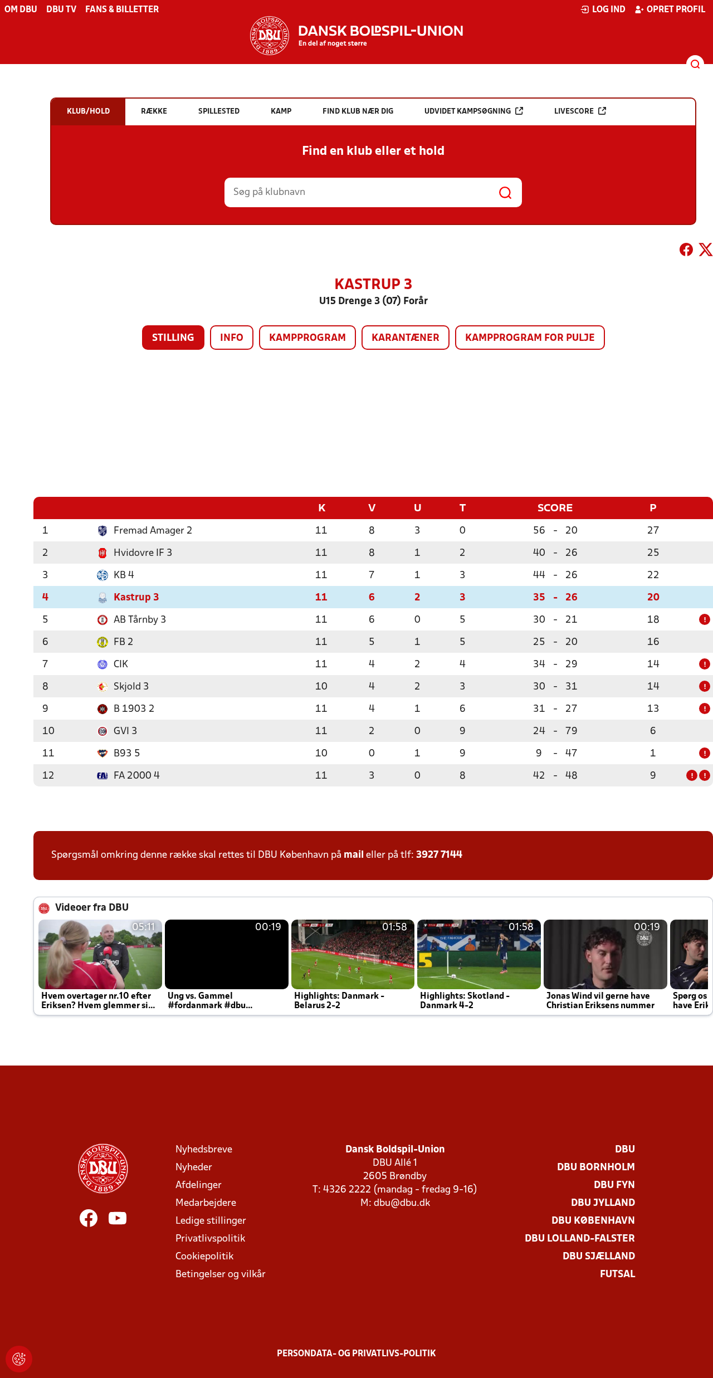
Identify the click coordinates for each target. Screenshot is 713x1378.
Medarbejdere (205, 1203)
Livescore (574, 111)
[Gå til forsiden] (356, 35)
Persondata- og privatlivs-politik (356, 1354)
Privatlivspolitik (210, 1239)
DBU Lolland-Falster (580, 1239)
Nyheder (193, 1167)
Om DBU (20, 10)
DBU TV (61, 10)
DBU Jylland (603, 1203)
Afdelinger (198, 1185)
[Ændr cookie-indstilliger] (19, 1359)
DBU (625, 1150)
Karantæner (405, 338)
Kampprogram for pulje (530, 338)
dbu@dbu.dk (402, 1203)
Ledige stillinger (210, 1221)
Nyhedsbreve (203, 1150)
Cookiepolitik (204, 1257)
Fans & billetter (122, 10)
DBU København (593, 1221)
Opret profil (676, 10)
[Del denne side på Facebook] (686, 252)
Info (231, 338)
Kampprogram (307, 338)
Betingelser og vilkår (220, 1274)
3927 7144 (439, 855)
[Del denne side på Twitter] (706, 252)
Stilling (173, 338)
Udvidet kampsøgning (467, 111)
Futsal (617, 1274)
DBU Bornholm (596, 1167)
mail (354, 855)
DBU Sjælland (599, 1257)
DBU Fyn (614, 1185)
